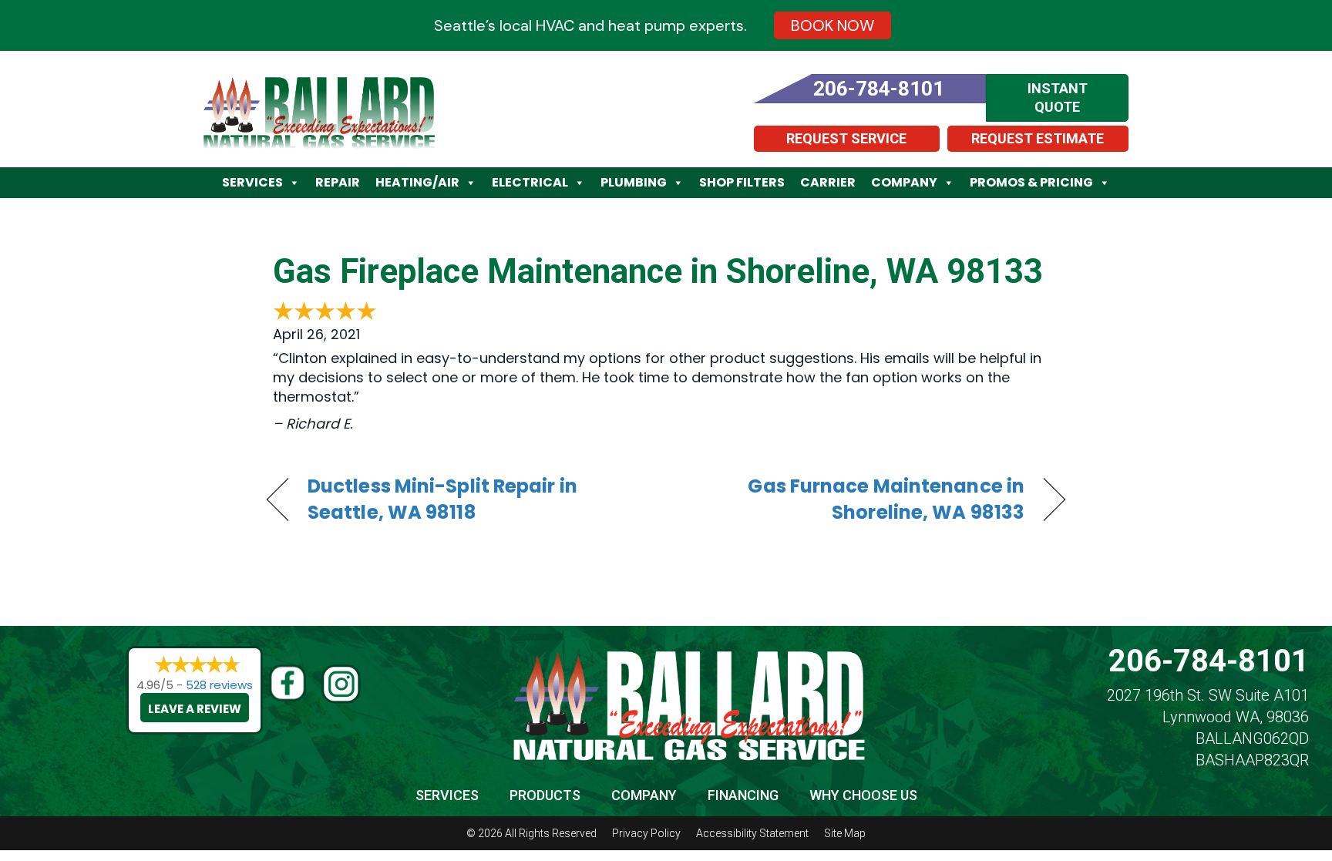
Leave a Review (194, 709)
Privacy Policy (646, 833)
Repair (337, 182)
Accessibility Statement (752, 833)
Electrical (530, 182)
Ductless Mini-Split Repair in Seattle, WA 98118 (442, 499)
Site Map (845, 833)
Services (252, 182)
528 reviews (219, 685)
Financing (743, 795)
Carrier (828, 182)
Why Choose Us (863, 795)
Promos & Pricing (1031, 182)
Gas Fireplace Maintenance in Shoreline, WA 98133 (658, 271)
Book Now (832, 25)
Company (904, 182)
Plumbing (633, 182)
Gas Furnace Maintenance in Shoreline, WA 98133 (857, 499)
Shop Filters (742, 182)
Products (545, 795)
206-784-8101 (1208, 661)
